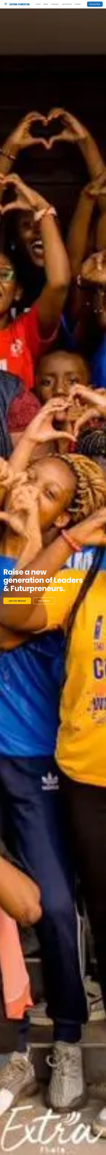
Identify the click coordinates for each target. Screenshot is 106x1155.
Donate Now (95, 4)
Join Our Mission (17, 601)
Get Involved (67, 4)
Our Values (44, 601)
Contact (78, 4)
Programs (55, 4)
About (46, 4)
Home (38, 4)
